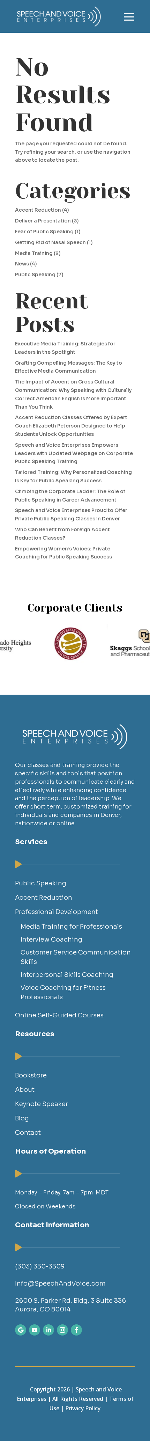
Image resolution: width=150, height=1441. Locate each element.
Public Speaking (35, 274)
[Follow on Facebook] (76, 1330)
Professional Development (56, 912)
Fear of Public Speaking (44, 231)
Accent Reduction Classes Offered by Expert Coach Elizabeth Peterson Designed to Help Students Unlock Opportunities (71, 425)
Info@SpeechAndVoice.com (60, 1283)
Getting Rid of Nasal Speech (50, 242)
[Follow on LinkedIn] (48, 1330)
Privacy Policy (82, 1408)
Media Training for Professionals (71, 926)
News (22, 264)
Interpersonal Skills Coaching (67, 975)
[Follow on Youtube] (34, 1330)
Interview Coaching (51, 939)
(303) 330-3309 (40, 1266)
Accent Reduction (38, 210)
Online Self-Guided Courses (59, 1015)
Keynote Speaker (41, 1104)
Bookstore (31, 1075)
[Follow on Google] (20, 1330)
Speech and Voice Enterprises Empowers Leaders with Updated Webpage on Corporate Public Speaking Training (74, 453)
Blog (22, 1118)
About (25, 1089)
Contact (28, 1132)
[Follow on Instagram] (62, 1330)
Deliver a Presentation (43, 221)
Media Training (34, 253)
